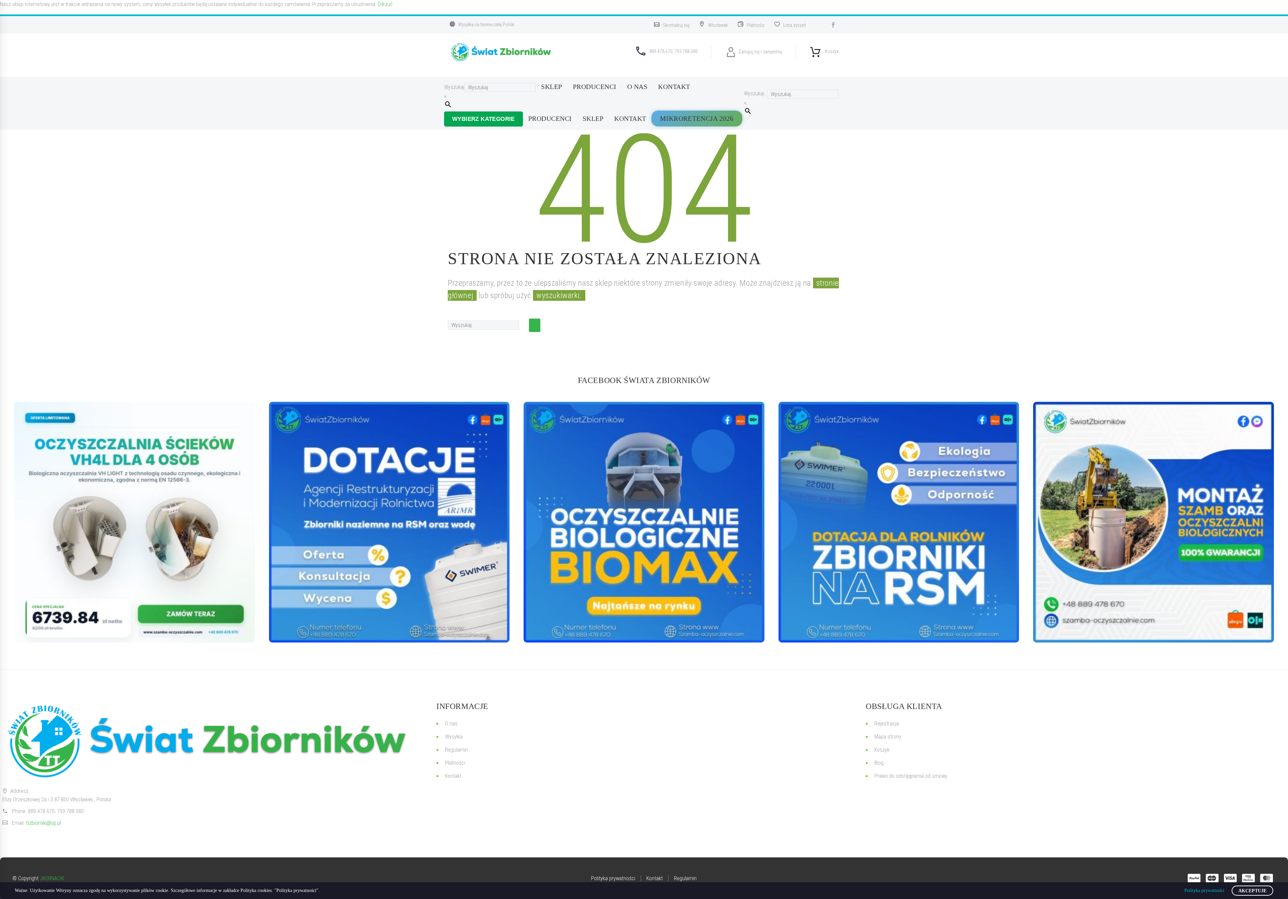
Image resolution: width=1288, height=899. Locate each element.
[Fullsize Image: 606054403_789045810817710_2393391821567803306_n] (134, 522)
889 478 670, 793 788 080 (56, 811)
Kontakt (674, 86)
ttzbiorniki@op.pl (43, 823)
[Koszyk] (815, 50)
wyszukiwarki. (559, 295)
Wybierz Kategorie (483, 119)
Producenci (594, 86)
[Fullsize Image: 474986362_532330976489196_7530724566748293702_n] (644, 522)
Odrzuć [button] (385, 4)
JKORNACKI (52, 878)
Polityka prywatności (1204, 890)
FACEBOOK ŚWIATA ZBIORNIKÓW (644, 380)
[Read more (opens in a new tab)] (675, 24)
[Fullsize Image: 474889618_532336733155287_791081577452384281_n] (1153, 522)
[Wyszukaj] (534, 325)
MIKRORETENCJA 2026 (697, 118)
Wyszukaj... (755, 93)
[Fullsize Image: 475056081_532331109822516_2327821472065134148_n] (899, 522)
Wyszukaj (454, 87)
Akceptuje (1252, 890)
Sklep (551, 86)
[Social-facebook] (833, 24)
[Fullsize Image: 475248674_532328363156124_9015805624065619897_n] (389, 522)
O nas (637, 86)
